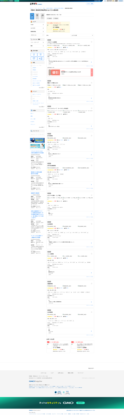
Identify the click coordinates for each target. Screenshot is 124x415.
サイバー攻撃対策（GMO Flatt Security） (62, 387)
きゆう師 (74, 292)
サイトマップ (80, 372)
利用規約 (30, 376)
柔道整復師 (88, 262)
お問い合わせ (60, 372)
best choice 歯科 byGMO (46, 378)
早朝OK (49, 292)
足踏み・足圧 (35, 100)
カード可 (68, 51)
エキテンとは (43, 372)
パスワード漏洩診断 (52, 386)
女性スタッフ (68, 292)
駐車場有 (62, 51)
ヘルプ (52, 372)
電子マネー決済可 (75, 51)
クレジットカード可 (37, 80)
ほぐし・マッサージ (37, 94)
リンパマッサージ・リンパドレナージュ (38, 104)
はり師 (78, 292)
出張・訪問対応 (50, 91)
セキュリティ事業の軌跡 (78, 387)
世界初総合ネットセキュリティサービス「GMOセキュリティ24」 (38, 386)
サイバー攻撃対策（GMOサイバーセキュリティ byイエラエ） (45, 387)
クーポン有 (55, 51)
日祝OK (49, 51)
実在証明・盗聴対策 (32, 387)
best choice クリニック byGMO (34, 378)
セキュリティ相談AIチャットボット (70, 386)
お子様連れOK (83, 51)
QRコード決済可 (75, 232)
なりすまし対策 (71, 387)
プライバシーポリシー (42, 376)
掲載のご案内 (70, 372)
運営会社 (34, 376)
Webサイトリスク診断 (60, 386)
